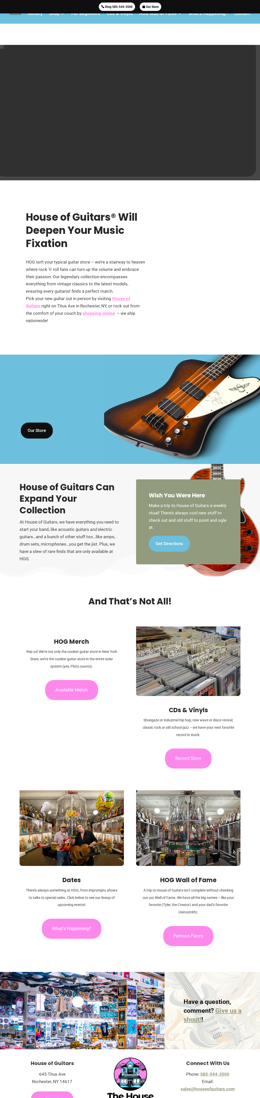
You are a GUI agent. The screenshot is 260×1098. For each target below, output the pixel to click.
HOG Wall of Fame (158, 14)
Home (15, 14)
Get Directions (169, 543)
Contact (242, 14)
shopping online (99, 313)
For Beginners (85, 14)
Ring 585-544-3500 (118, 7)
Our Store (152, 7)
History (35, 14)
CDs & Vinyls (120, 14)
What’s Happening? (208, 14)
